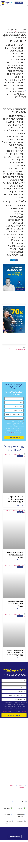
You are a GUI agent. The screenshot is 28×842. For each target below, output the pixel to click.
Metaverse (10, 758)
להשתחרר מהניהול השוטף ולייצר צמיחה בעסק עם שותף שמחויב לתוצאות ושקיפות (15, 555)
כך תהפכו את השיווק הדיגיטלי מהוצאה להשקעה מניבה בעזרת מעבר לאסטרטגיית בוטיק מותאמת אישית (14, 500)
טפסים (22, 778)
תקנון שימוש (12, 746)
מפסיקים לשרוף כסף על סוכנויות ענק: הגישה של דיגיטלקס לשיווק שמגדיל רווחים (15, 604)
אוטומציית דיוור (9, 759)
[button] (26, 3)
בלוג (25, 762)
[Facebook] (12, 795)
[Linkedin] (19, 795)
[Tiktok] (5, 795)
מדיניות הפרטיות (10, 432)
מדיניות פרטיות (21, 746)
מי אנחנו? (23, 755)
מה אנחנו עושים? (21, 758)
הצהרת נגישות (20, 781)
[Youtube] (22, 795)
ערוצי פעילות (22, 760)
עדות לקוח (10, 771)
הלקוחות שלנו (22, 756)
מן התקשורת (22, 763)
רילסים (11, 755)
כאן (25, 743)
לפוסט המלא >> (19, 505)
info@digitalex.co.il (15, 738)
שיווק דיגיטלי (14, 31)
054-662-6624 (17, 736)
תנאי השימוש (10, 434)
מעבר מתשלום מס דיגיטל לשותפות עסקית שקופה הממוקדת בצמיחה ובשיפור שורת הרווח (15, 653)
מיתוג (11, 756)
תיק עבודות (14, 778)
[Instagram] (15, 795)
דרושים (11, 772)
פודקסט (11, 769)
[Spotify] (8, 795)
